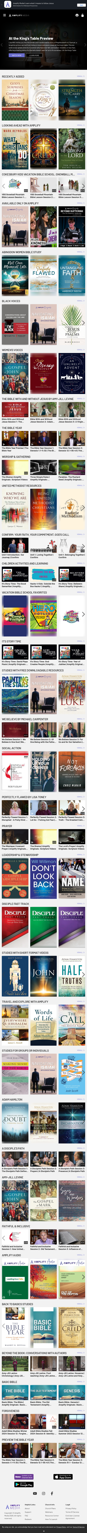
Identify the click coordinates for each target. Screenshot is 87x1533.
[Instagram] (43, 1493)
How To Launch (51, 1519)
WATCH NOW (16, 57)
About (27, 1508)
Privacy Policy (71, 1508)
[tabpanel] (43, 45)
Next (85, 45)
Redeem (28, 1519)
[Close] (1, 4)
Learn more (34, 57)
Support (28, 1512)
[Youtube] (35, 1493)
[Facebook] (52, 1493)
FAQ (26, 1516)
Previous (2, 45)
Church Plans (50, 1508)
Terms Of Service (72, 1512)
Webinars (49, 1512)
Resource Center (52, 1516)
